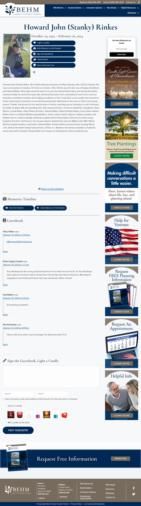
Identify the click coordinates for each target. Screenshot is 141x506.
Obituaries (131, 13)
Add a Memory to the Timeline (49, 48)
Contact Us (110, 497)
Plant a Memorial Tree (45, 65)
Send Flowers (42, 60)
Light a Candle (43, 43)
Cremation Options (94, 8)
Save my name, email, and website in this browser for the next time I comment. (41, 399)
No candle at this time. (19, 423)
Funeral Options (74, 8)
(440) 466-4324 (43, 494)
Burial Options (86, 488)
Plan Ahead (111, 8)
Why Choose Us (86, 484)
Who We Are (58, 8)
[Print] (34, 72)
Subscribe (121, 54)
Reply (5, 252)
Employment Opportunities (86, 497)
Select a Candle (15, 406)
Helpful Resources (128, 8)
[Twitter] (134, 494)
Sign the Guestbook (44, 54)
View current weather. (52, 188)
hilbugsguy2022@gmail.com (19, 242)
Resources (110, 489)
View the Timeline (16, 208)
